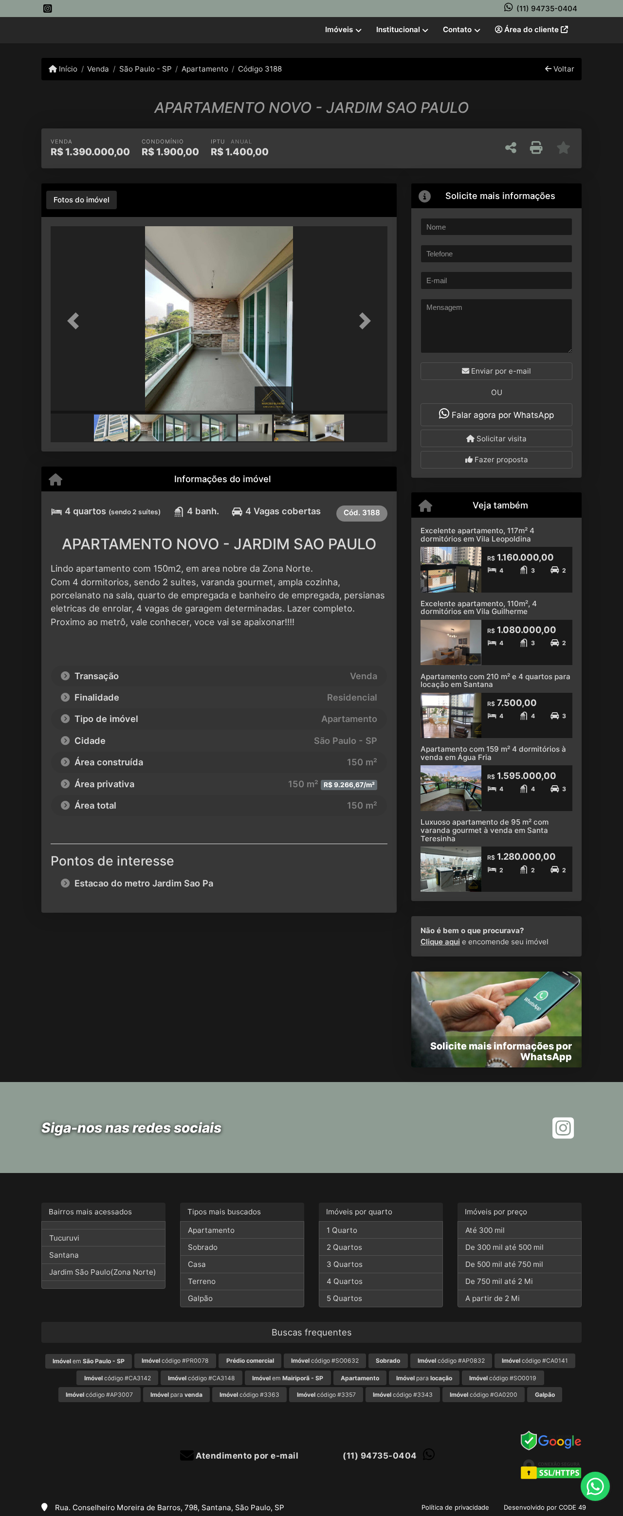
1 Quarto (342, 1230)
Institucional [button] (398, 29)
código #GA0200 (483, 1394)
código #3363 (249, 1394)
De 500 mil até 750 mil (504, 1264)
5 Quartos (344, 1298)
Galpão (200, 1298)
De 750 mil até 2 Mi (499, 1281)
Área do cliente (531, 29)
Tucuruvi (64, 1238)
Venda (98, 68)
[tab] (81, 200)
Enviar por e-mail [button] (500, 371)
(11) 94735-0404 (546, 8)
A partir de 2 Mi (492, 1298)
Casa (197, 1264)
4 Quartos (345, 1281)
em (89, 1361)
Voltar (562, 68)
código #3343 (403, 1394)
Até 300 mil (485, 1230)
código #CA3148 (201, 1378)
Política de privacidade (455, 1507)
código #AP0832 (451, 1360)
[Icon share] (47, 8)
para (424, 1378)
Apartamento (205, 68)
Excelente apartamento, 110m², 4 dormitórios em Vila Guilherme (479, 607)
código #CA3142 (117, 1378)
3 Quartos (345, 1264)
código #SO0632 (325, 1360)
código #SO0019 (502, 1378)
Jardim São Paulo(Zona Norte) (102, 1272)
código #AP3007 (99, 1394)
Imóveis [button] (339, 29)
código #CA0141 (535, 1360)
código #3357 (326, 1394)
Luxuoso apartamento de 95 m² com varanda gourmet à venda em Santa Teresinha (485, 830)
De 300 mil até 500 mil (504, 1247)
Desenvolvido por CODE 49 (545, 1507)
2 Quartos (344, 1247)
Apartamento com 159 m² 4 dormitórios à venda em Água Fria (493, 753)
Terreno (202, 1281)
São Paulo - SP (145, 68)
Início (67, 68)
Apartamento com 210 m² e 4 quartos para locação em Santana (495, 680)
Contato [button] (457, 29)
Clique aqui (440, 941)
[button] (76, 320)
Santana (64, 1255)
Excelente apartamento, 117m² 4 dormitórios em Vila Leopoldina (477, 534)
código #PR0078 (175, 1360)
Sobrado (203, 1247)
